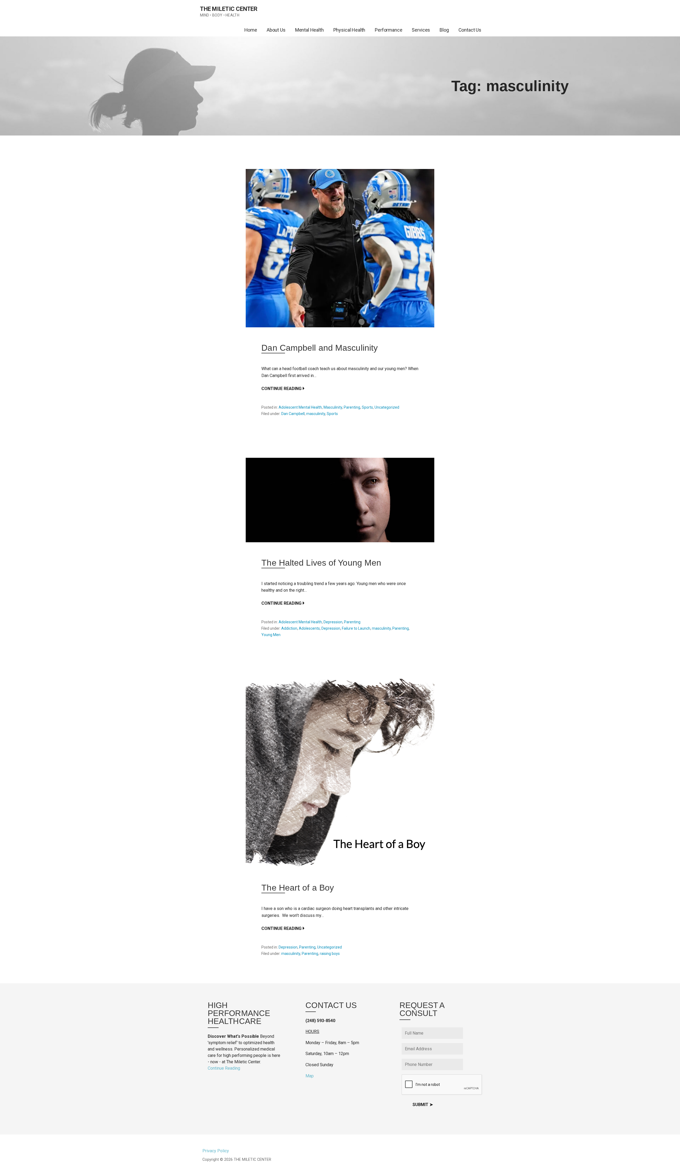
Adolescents (309, 628)
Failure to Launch (356, 628)
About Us (276, 30)
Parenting (352, 407)
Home (250, 30)
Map (309, 1075)
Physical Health (349, 30)
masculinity (315, 414)
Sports (367, 407)
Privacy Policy (215, 1150)
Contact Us (469, 30)
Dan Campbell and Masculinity (319, 348)
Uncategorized (387, 407)
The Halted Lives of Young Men (321, 563)
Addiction (289, 628)
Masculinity (333, 407)
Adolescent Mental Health (300, 407)
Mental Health (309, 30)
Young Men (270, 635)
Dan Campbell (293, 414)
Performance (388, 30)
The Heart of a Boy (297, 887)
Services (421, 30)
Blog (444, 30)
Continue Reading (281, 388)
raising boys (330, 953)
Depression (333, 622)
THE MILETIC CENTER (228, 9)
